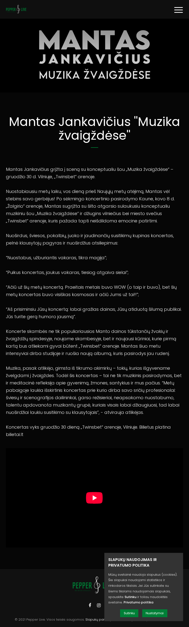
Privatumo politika (138, 602)
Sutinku (129, 613)
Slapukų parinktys (99, 619)
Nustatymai (155, 613)
